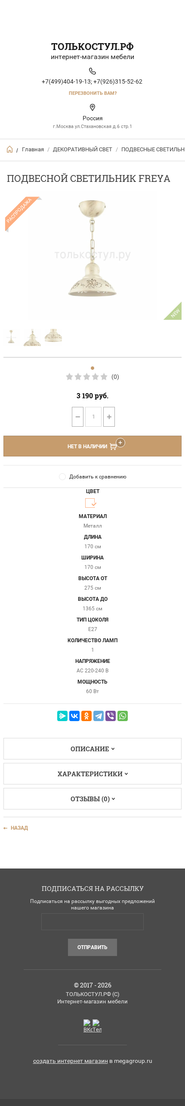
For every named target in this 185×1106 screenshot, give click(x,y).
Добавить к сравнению (97, 477)
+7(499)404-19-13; (67, 81)
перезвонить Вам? (93, 93)
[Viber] (110, 716)
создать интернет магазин (70, 1060)
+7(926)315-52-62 (117, 81)
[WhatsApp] (122, 716)
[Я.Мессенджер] (62, 716)
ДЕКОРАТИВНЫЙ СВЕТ (82, 149)
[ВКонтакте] (74, 716)
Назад (19, 828)
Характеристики (90, 773)
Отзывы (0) (90, 798)
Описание (90, 748)
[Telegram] (98, 716)
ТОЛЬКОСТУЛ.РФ (92, 46)
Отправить (92, 947)
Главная (33, 149)
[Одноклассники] (86, 716)
